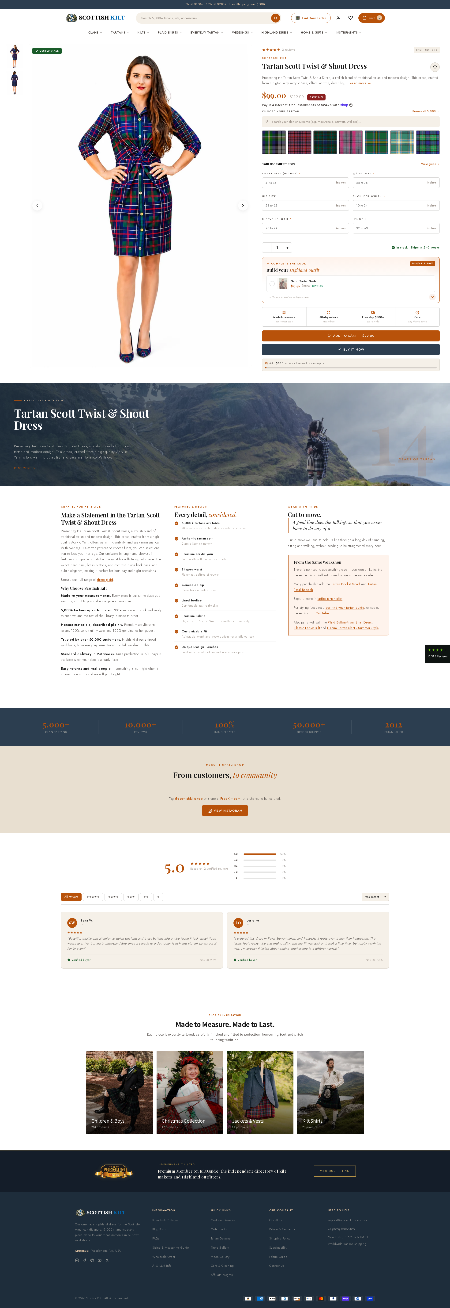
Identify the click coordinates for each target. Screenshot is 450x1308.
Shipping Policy (279, 1238)
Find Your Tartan (314, 18)
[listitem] (15, 56)
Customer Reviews (223, 1220)
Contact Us (276, 1265)
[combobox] (351, 121)
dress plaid (105, 579)
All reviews (71, 897)
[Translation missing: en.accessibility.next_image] (243, 205)
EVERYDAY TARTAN (205, 32)
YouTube (322, 613)
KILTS (142, 32)
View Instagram (228, 810)
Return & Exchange (282, 1229)
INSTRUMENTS (347, 32)
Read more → (360, 83)
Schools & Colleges (165, 1220)
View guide (428, 164)
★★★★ (113, 897)
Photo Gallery (220, 1247)
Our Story (275, 1220)
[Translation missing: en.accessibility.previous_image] (37, 205)
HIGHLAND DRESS (275, 32)
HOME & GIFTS (312, 32)
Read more (22, 468)
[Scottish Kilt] (95, 18)
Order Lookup (220, 1229)
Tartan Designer (221, 1238)
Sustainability (278, 1247)
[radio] (274, 142)
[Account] (338, 17)
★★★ (131, 897)
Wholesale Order (163, 1256)
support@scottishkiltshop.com (347, 1220)
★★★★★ (93, 897)
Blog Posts (159, 1229)
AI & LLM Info (162, 1265)
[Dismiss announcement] (444, 4)
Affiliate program (222, 1275)
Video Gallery (220, 1256)
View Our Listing (334, 1171)
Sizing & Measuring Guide (170, 1247)
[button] (278, 49)
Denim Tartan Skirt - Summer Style (353, 628)
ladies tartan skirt (330, 598)
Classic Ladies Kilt (307, 628)
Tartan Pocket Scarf (345, 584)
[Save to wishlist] (435, 67)
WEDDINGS (240, 32)
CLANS (93, 32)
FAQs (155, 1238)
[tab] (139, 363)
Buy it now (353, 349)
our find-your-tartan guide (345, 607)
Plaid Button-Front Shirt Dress (350, 622)
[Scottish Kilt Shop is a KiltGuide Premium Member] (113, 1171)
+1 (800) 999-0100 (341, 1229)
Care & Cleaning (222, 1265)
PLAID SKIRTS (168, 32)
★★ (146, 897)
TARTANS (118, 32)
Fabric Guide (278, 1256)
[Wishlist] (350, 17)
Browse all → (426, 111)
